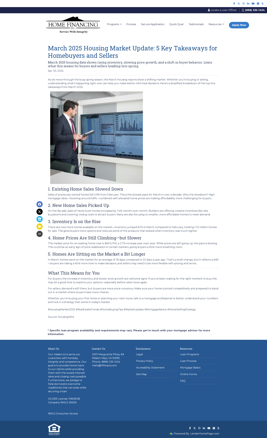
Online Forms (188, 374)
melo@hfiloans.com (104, 365)
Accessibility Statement (150, 367)
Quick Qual (176, 24)
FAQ (182, 380)
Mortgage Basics (190, 367)
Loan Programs (189, 354)
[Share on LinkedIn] (39, 219)
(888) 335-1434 (255, 10)
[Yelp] (262, 3)
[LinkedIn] (248, 3)
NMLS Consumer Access (63, 413)
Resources (215, 24)
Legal (139, 354)
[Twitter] (238, 3)
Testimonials (196, 24)
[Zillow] (258, 3)
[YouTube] (253, 3)
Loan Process (188, 361)
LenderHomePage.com (204, 433)
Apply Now (239, 25)
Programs (113, 24)
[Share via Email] (39, 226)
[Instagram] (243, 3)
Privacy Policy (144, 361)
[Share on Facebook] (39, 204)
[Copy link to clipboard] (39, 234)
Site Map (141, 374)
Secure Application (152, 24)
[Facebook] (234, 3)
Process (131, 24)
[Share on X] (39, 212)
